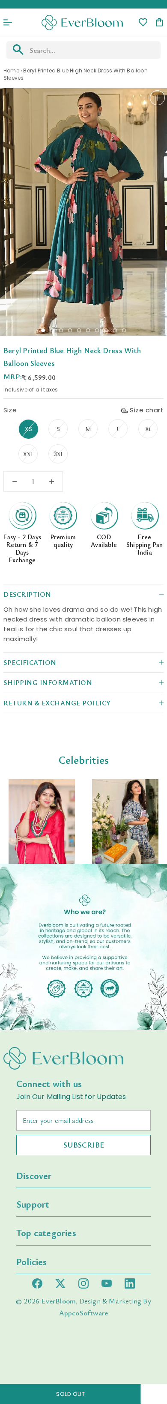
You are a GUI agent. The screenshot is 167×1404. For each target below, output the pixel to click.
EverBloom (58, 1301)
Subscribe (83, 1144)
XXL (28, 454)
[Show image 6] (88, 330)
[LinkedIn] (130, 1283)
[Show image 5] (79, 330)
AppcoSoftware (83, 1313)
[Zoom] (157, 97)
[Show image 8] (106, 330)
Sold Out (70, 1394)
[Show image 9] (115, 330)
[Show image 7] (97, 330)
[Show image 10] (124, 330)
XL (148, 429)
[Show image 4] (70, 330)
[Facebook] (37, 1283)
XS (28, 429)
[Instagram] (83, 1283)
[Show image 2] (52, 330)
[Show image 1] (43, 330)
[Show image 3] (61, 330)
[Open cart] (159, 23)
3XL (59, 454)
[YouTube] (106, 1283)
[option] (42, 821)
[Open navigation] (7, 22)
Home (11, 70)
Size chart (147, 410)
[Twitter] (60, 1283)
